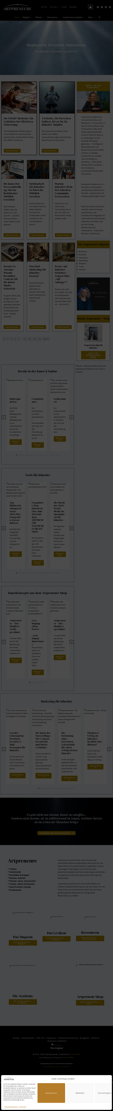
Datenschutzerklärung (11, 1107)
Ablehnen (80, 1093)
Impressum (22, 1107)
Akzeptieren (51, 1093)
